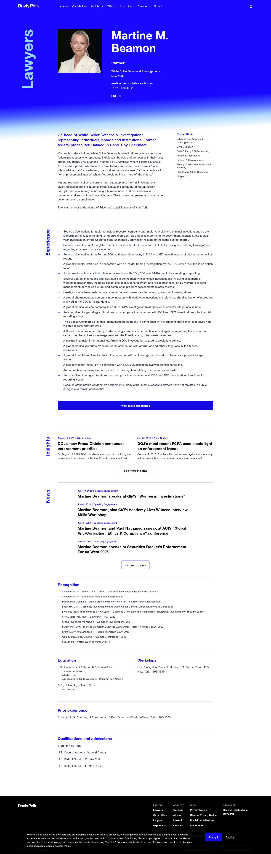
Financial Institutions (188, 155)
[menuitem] (63, 7)
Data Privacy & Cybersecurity (193, 151)
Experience (159, 825)
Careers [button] (143, 6)
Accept (213, 837)
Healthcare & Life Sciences (192, 171)
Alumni (157, 6)
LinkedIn (178, 820)
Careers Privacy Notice (203, 815)
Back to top (236, 783)
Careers (178, 809)
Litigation (182, 176)
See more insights (135, 470)
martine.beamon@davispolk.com (132, 83)
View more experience (135, 405)
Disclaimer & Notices (202, 820)
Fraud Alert (196, 825)
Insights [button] (96, 6)
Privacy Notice (198, 809)
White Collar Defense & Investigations (190, 141)
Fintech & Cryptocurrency (191, 159)
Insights (157, 820)
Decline (230, 837)
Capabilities (79, 6)
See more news (135, 565)
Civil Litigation (185, 146)
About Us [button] (126, 6)
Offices (111, 6)
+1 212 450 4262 (122, 88)
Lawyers (63, 6)
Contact (177, 825)
